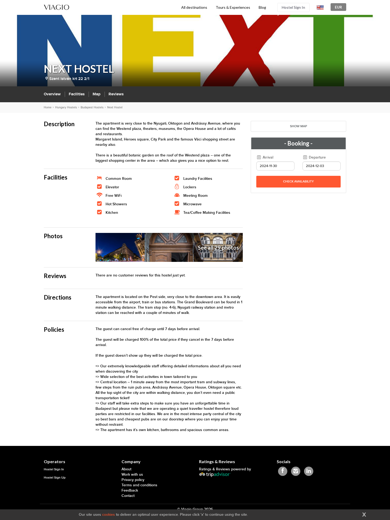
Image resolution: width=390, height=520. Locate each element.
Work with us (132, 474)
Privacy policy (133, 480)
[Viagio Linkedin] (308, 471)
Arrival (267, 157)
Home (47, 107)
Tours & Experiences (233, 7)
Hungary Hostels (66, 107)
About (126, 469)
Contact (128, 495)
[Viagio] (56, 7)
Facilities (77, 94)
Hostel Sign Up (55, 478)
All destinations (194, 7)
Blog (262, 7)
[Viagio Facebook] (282, 471)
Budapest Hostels (92, 107)
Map (97, 94)
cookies (108, 514)
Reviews (116, 94)
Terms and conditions (139, 485)
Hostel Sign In (293, 7)
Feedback (130, 490)
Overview (52, 94)
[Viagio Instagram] (295, 471)
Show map (298, 126)
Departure (317, 157)
